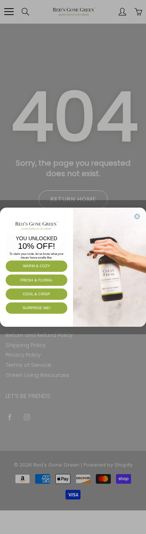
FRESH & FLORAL (36, 280)
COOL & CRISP (36, 294)
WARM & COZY (36, 266)
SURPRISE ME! (36, 308)
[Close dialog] (137, 216)
